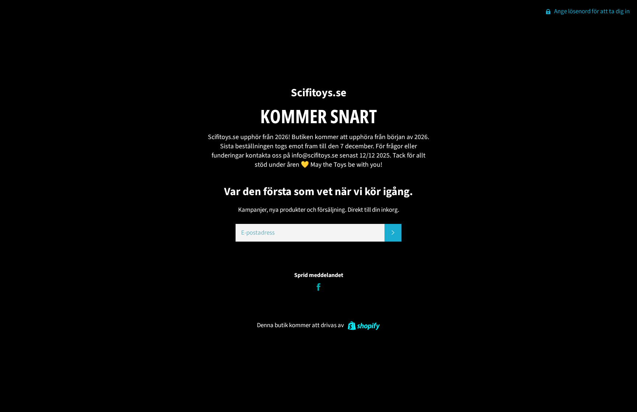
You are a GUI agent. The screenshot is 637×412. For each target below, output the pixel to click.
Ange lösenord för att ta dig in (591, 11)
